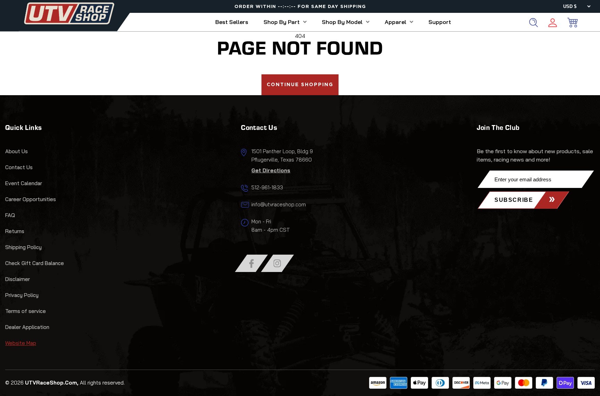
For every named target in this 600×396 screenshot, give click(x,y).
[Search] (533, 22)
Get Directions (270, 170)
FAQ (10, 215)
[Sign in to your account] (552, 23)
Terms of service (25, 311)
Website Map (20, 343)
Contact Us (19, 167)
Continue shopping (300, 85)
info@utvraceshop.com (278, 204)
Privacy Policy (22, 295)
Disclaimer (17, 279)
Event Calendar (23, 183)
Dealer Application (27, 327)
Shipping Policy (23, 247)
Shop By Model (342, 21)
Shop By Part (282, 21)
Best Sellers (231, 21)
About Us (16, 151)
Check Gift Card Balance (34, 263)
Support (439, 21)
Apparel (395, 21)
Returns (14, 231)
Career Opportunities (30, 199)
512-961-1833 (267, 187)
